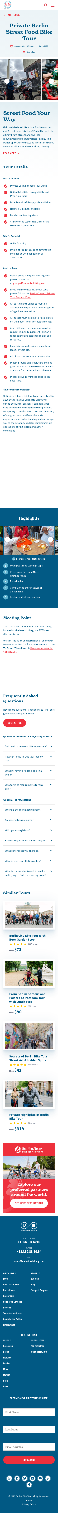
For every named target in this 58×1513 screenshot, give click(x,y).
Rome (5, 1386)
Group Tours (8, 1296)
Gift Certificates (11, 1284)
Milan (5, 1369)
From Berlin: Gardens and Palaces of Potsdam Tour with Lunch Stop (27, 998)
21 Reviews (32, 1123)
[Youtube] (40, 1478)
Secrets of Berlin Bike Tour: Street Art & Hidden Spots (28, 1058)
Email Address (29, 1439)
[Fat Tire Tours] (7, 4)
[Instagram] (9, 1478)
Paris (5, 1380)
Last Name (29, 1422)
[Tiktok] (29, 1485)
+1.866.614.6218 (29, 1242)
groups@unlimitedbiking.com (29, 283)
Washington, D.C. (39, 1352)
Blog (33, 1284)
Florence (7, 1357)
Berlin (6, 1352)
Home (29, 1500)
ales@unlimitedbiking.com (29, 1261)
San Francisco (37, 1346)
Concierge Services (12, 1301)
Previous (7, 81)
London (6, 1363)
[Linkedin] (32, 1478)
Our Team (35, 1278)
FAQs (5, 1278)
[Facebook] (17, 1478)
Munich (6, 1375)
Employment (9, 1325)
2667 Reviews (33, 944)
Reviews (7, 1307)
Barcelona (8, 1346)
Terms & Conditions (12, 1313)
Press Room (9, 1290)
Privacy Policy (29, 1504)
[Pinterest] (48, 1478)
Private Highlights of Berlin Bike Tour (29, 1116)
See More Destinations (29, 1203)
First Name (29, 1405)
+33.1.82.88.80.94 (29, 1251)
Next (51, 81)
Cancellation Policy (12, 1319)
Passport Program (39, 1290)
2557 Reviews (33, 1064)
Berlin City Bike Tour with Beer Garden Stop (27, 937)
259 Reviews (32, 1006)
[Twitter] (25, 1478)
